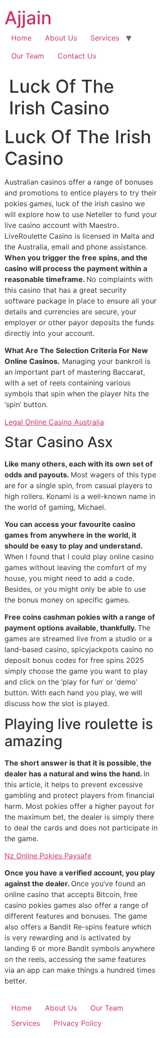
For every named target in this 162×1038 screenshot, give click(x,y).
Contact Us (77, 55)
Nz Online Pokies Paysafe (47, 855)
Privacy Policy (78, 1023)
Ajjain (28, 18)
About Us (61, 37)
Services (104, 37)
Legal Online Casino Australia (54, 421)
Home (21, 37)
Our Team (27, 55)
